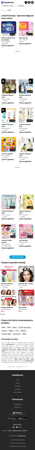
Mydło (24, 334)
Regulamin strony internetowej (17, 443)
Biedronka (5, 349)
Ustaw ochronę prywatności (17, 439)
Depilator (23, 331)
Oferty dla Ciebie (17, 257)
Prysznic (4, 331)
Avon (14, 349)
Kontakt (17, 383)
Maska (15, 327)
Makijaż (11, 331)
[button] (29, 2)
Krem (17, 331)
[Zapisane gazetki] (26, 2)
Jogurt (27, 359)
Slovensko (24, 430)
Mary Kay (25, 349)
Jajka (32, 359)
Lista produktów (17, 392)
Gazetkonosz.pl (10, 344)
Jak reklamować (17, 404)
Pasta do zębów (6, 334)
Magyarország (16, 430)
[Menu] (32, 2)
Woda (9, 327)
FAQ (17, 380)
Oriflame (19, 349)
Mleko (16, 359)
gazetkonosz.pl (22, 435)
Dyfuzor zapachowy (25, 327)
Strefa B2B (17, 407)
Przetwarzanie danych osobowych (17, 446)
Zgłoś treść (17, 386)
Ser (24, 359)
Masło (3, 327)
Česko (10, 430)
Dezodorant (16, 334)
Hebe (10, 349)
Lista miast (17, 389)
